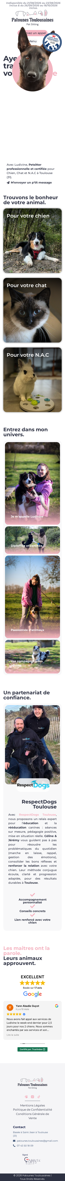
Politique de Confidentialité (32, 1109)
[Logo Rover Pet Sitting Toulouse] (26, 1096)
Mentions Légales (32, 1105)
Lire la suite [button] (13, 1035)
